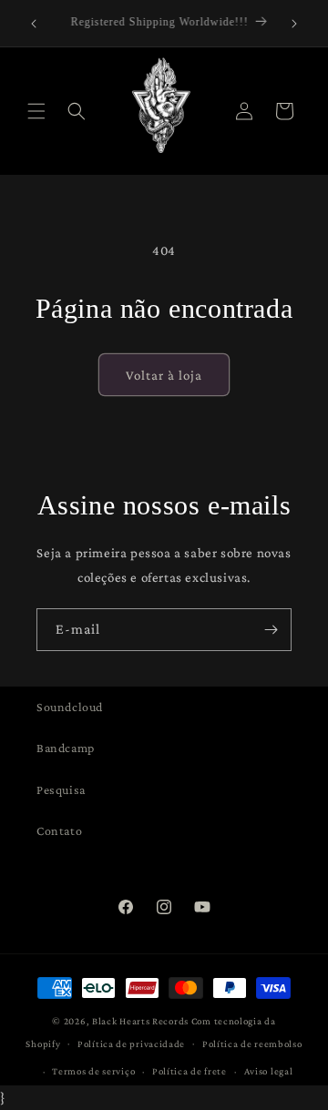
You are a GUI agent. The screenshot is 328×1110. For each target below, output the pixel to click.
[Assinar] (271, 629)
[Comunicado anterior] (34, 24)
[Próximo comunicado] (294, 24)
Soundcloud (69, 706)
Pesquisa (61, 789)
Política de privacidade (131, 1043)
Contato (59, 830)
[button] (36, 111)
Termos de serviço (93, 1070)
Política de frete (189, 1070)
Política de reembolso (252, 1043)
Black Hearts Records (140, 1020)
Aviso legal (268, 1070)
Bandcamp (65, 747)
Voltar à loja (164, 375)
